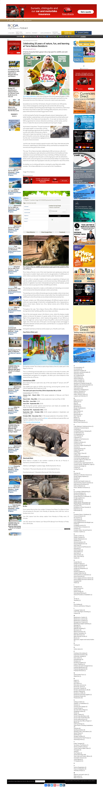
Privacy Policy (77, 780)
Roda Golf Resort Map (68, 32)
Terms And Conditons (69, 780)
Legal (82, 780)
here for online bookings (33, 422)
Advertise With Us (91, 780)
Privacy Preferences (40, 781)
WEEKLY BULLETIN (27, 20)
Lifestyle (28, 33)
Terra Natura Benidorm (30, 96)
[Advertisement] (84, 315)
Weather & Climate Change (56, 32)
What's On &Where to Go (19, 32)
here (46, 418)
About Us (85, 780)
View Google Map (46, 232)
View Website (31, 232)
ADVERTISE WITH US (18, 20)
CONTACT (11, 20)
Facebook (62, 232)
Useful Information (45, 33)
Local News (11, 33)
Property (34, 33)
